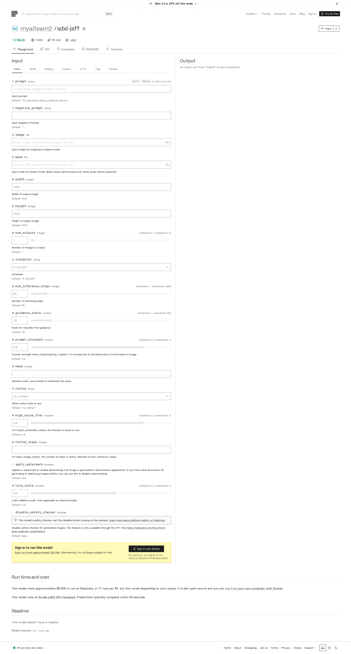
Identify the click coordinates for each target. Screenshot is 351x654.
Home (227, 647)
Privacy (286, 647)
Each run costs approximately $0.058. (37, 552)
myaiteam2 (36, 28)
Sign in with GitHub (148, 548)
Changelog (250, 647)
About (237, 647)
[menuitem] (252, 13)
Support (309, 647)
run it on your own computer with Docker (254, 588)
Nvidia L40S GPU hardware (57, 597)
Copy (328, 28)
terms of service (138, 557)
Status (297, 647)
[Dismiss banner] (337, 3)
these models (94, 552)
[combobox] (67, 14)
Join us (264, 647)
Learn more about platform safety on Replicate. (137, 520)
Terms (274, 647)
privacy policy (160, 557)
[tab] (17, 69)
